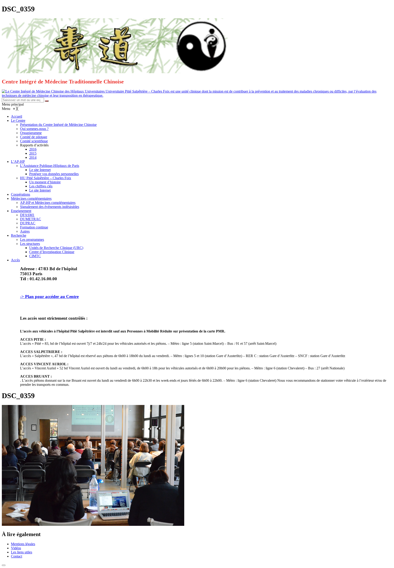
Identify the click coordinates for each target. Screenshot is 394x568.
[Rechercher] (47, 101)
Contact (16, 556)
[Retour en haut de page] (3, 565)
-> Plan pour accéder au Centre (49, 296)
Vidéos (16, 548)
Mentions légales (23, 544)
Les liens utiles (21, 552)
